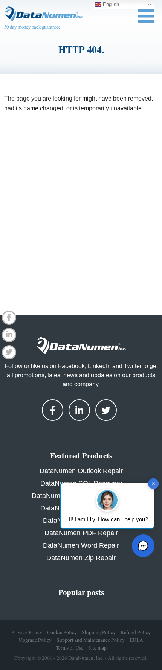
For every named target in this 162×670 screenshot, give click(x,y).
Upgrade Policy (35, 639)
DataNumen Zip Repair (81, 558)
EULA (136, 639)
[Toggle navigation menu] (146, 16)
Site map (97, 647)
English (110, 4)
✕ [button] (153, 483)
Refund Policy (136, 632)
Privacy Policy (26, 632)
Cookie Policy (62, 632)
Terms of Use (69, 647)
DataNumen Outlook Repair (81, 471)
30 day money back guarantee (32, 26)
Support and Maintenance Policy (91, 639)
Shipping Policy (99, 632)
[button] (143, 545)
